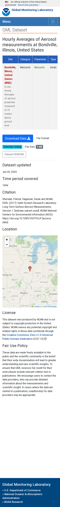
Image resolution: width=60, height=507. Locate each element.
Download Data (16, 138)
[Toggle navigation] (52, 21)
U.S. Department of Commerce (22, 490)
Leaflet (36, 306)
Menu (7, 22)
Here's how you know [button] (28, 5)
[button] (30, 269)
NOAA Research (13, 501)
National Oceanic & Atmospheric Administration (22, 496)
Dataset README (14, 154)
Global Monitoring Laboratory (32, 10)
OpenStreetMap (50, 306)
